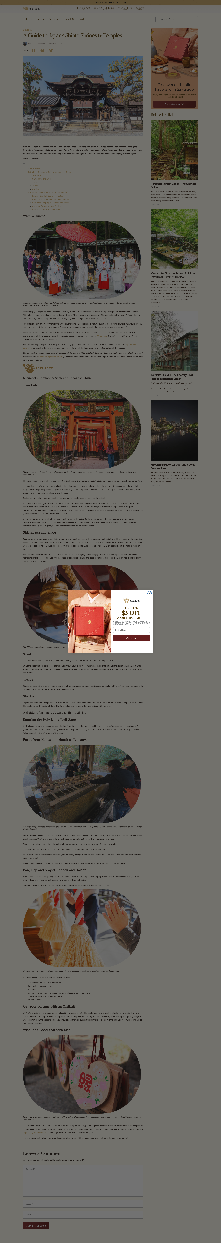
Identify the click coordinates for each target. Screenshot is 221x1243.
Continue (131, 638)
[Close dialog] (150, 593)
